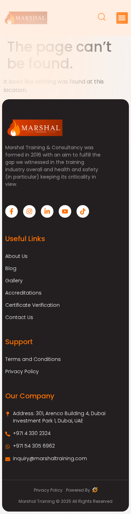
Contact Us (19, 317)
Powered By (78, 490)
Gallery (14, 280)
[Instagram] (29, 211)
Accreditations (23, 292)
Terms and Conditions (33, 359)
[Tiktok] (83, 211)
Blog (10, 268)
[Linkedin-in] (47, 211)
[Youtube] (65, 211)
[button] (122, 18)
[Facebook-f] (11, 211)
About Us (16, 256)
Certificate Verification (32, 305)
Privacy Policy (22, 371)
